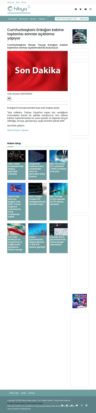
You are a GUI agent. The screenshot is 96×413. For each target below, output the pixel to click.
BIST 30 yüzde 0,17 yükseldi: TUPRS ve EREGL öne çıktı (58, 167)
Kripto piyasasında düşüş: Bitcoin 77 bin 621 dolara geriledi (37, 242)
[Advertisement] (79, 99)
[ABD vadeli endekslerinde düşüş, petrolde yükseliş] (16, 156)
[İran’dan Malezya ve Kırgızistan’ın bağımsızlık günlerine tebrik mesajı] (16, 229)
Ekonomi (23, 18)
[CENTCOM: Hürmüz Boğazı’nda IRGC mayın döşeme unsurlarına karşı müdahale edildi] (16, 188)
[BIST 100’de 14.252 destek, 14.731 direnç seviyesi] (58, 188)
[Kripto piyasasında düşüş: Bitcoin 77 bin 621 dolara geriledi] (37, 229)
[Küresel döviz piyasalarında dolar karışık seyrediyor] (58, 229)
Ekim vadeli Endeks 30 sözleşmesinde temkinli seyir (37, 200)
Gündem (12, 18)
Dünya (33, 18)
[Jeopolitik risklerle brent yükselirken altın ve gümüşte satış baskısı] (37, 156)
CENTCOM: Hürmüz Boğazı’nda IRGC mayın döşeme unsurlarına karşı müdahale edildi (14, 206)
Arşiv (18, 2)
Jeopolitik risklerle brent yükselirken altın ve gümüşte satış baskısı (37, 170)
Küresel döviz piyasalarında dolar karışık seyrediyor (58, 241)
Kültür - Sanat (50, 18)
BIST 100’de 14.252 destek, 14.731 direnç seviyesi (57, 200)
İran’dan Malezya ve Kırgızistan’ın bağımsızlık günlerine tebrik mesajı (15, 243)
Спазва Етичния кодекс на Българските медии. (25, 403)
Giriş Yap (10, 2)
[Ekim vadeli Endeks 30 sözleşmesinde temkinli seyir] (37, 188)
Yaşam (41, 18)
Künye (23, 2)
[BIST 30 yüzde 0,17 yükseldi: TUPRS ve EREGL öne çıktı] (58, 156)
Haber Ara (84, 19)
